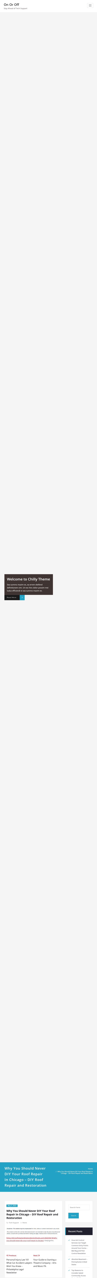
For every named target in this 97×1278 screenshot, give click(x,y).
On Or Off (11, 4)
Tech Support (14, 1223)
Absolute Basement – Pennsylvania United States (79, 1262)
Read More (11, 597)
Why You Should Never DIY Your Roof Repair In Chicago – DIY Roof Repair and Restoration (75, 1172)
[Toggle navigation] (90, 5)
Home (90, 1169)
